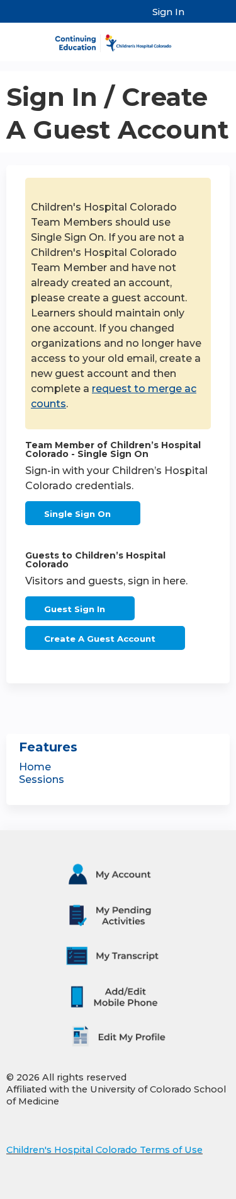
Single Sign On (77, 514)
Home (35, 767)
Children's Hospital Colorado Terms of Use (104, 1150)
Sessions (41, 779)
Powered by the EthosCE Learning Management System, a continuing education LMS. (185, 1190)
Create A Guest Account (99, 639)
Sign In (168, 12)
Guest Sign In (74, 609)
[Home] (118, 39)
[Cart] (199, 18)
